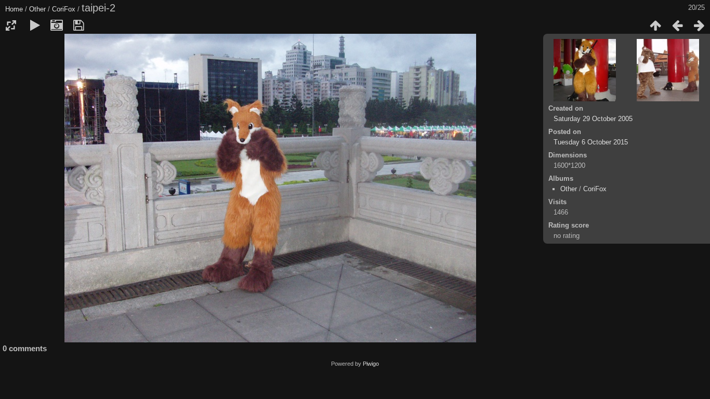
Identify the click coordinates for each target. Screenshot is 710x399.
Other (37, 9)
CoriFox (63, 9)
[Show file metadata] (57, 25)
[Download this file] (78, 25)
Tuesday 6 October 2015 (591, 142)
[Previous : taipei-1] (677, 25)
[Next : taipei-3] (699, 25)
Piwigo (371, 364)
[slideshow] (35, 25)
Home (14, 9)
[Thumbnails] (655, 25)
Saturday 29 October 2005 (593, 119)
